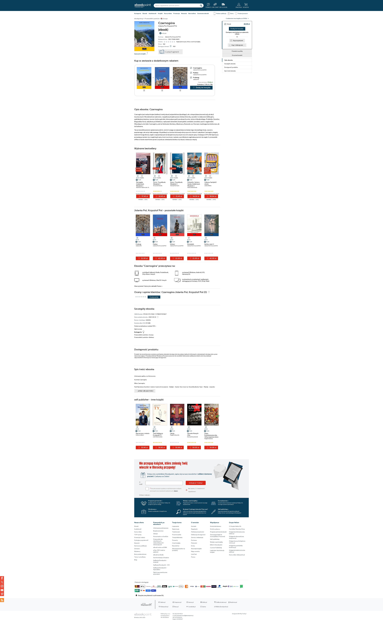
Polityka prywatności (197, 532)
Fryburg (196, 77)
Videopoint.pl (164, 606)
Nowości (184, 13)
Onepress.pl (177, 602)
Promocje (176, 13)
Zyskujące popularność (141, 540)
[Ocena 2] (166, 42)
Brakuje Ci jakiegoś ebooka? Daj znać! (195, 509)
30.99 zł (178, 448)
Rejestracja (175, 529)
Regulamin (194, 529)
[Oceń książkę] (170, 41)
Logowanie (175, 526)
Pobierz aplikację (221, 13)
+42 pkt (164, 33)
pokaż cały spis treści (145, 391)
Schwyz (172, 244)
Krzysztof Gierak (157, 185)
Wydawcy (137, 551)
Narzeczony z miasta (142, 433)
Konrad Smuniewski (192, 437)
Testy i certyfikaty (140, 557)
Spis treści (230, 71)
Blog (135, 560)
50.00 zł (195, 448)
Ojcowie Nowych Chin (192, 434)
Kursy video (168, 13)
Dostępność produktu (231, 67)
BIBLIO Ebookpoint (216, 545)
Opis (228, 60)
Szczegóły (229, 64)
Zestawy (137, 548)
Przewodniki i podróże (141, 335)
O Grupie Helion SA (235, 526)
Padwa (195, 73)
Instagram (2, 586)
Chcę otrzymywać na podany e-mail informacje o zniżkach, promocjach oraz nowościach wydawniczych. (166, 489)
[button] (218, 165)
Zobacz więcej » (144, 495)
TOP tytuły (137, 534)
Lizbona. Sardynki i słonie (210, 183)
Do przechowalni (237, 55)
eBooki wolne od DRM (160, 547)
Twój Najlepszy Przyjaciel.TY (158, 434)
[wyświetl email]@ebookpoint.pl (185, 615)
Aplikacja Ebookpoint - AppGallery (160, 568)
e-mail (140, 483)
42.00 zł (161, 258)
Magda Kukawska (174, 435)
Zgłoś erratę (138, 329)
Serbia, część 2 (209, 244)
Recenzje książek (196, 548)
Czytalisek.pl (192, 606)
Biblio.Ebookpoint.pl (222, 606)
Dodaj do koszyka (236, 29)
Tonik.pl (244, 613)
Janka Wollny (207, 185)
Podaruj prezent (243, 13)
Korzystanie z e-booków (160, 536)
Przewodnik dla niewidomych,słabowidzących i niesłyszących (158, 541)
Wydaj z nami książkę (216, 542)
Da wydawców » (223, 501)
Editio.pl (204, 602)
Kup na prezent (238, 40)
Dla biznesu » (152, 509)
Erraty (193, 546)
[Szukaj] (201, 5)
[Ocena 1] (164, 42)
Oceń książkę (176, 543)
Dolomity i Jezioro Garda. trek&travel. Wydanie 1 (193, 184)
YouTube (2, 590)
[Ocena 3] (168, 42)
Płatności (194, 543)
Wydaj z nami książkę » (190, 501)
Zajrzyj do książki (140, 54)
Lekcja (172, 433)
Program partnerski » (155, 501)
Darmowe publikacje (140, 546)
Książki (160, 13)
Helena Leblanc (140, 435)
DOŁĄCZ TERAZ (195, 483)
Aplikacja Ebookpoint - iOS (161, 565)
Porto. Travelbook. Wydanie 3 (159, 183)
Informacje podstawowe (160, 528)
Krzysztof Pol (176, 37)
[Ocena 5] (172, 42)
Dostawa (194, 540)
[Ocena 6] (174, 42)
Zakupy (155, 533)
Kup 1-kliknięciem (237, 45)
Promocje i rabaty (139, 537)
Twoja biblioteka (177, 537)
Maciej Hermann (174, 185)
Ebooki (145, 13)
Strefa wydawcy (215, 529)
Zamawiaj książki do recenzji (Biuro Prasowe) (217, 535)
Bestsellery (192, 13)
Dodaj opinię (154, 297)
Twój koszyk (176, 532)
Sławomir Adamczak (141, 187)
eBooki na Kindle (158, 555)
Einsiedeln (190, 244)
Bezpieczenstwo (158, 531)
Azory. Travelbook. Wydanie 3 (176, 183)
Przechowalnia (176, 534)
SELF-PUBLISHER (173, 39)
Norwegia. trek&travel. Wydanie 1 (140, 184)
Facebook (2, 578)
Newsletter (175, 546)
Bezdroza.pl (233, 602)
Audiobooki (152, 13)
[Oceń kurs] (140, 297)
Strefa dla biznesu (215, 526)
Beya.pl (176, 606)
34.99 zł (212, 448)
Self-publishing (214, 539)
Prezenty (175, 540)
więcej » (176, 491)
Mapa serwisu (195, 551)
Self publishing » (223, 509)
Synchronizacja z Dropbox (161, 557)
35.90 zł (144, 448)
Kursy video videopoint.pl (237, 555)
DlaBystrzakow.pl (221, 602)
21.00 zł (144, 258)
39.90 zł (161, 448)
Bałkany (151, 337)
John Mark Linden (157, 437)
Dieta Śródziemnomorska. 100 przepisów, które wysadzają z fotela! (211, 436)
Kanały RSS (2, 600)
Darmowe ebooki (203, 13)
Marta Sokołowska (192, 187)
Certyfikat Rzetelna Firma (237, 529)
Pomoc (159, 286)
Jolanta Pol (168, 37)
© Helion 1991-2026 (139, 617)
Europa (151, 335)
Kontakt (193, 526)
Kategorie (137, 13)
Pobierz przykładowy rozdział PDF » (145, 326)
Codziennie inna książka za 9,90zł (236, 18)
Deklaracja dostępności (198, 534)
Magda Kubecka (208, 438)
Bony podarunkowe (140, 554)
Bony (232, 13)
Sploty (204, 606)
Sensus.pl (191, 602)
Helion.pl (162, 602)
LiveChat (194, 554)
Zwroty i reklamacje (197, 537)
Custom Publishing (216, 547)
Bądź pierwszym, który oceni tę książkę (188, 41)
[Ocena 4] (170, 42)
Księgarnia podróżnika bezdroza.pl (236, 546)
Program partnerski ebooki (218, 532)
